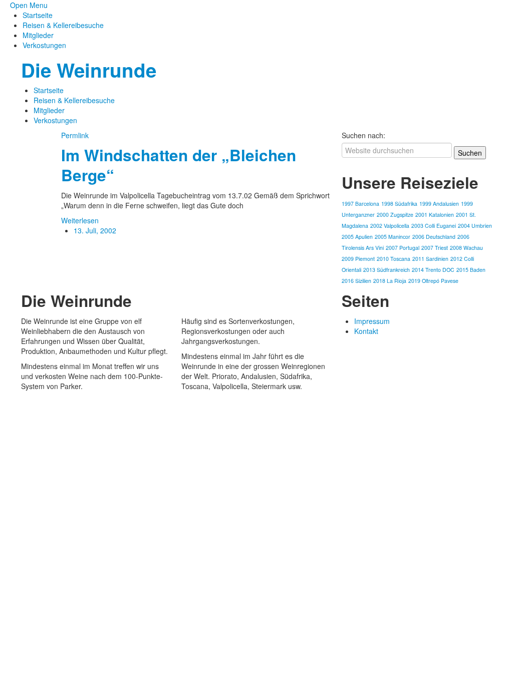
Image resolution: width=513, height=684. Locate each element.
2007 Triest (434, 247)
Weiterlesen (80, 220)
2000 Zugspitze (395, 214)
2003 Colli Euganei (433, 225)
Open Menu (29, 5)
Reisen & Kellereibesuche (63, 25)
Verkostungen (44, 45)
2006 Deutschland (433, 236)
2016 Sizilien (356, 280)
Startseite (38, 15)
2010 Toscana (393, 258)
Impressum (372, 321)
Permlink (75, 135)
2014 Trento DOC (433, 269)
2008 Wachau (466, 247)
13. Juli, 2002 (95, 230)
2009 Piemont (358, 258)
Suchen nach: (363, 135)
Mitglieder (38, 35)
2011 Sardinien (430, 258)
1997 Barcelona (360, 203)
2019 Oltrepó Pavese (433, 280)
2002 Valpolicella (389, 225)
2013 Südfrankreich (386, 269)
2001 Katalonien (434, 214)
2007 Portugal (402, 247)
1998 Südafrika (399, 203)
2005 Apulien (357, 236)
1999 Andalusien (439, 203)
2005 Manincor (392, 236)
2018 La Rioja (389, 280)
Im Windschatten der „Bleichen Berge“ (178, 165)
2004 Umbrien (475, 225)
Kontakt (366, 331)
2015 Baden (470, 269)
